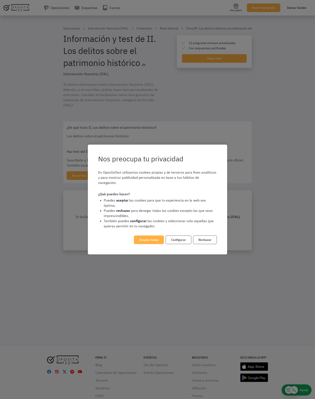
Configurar (178, 240)
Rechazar (205, 240)
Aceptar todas (149, 240)
